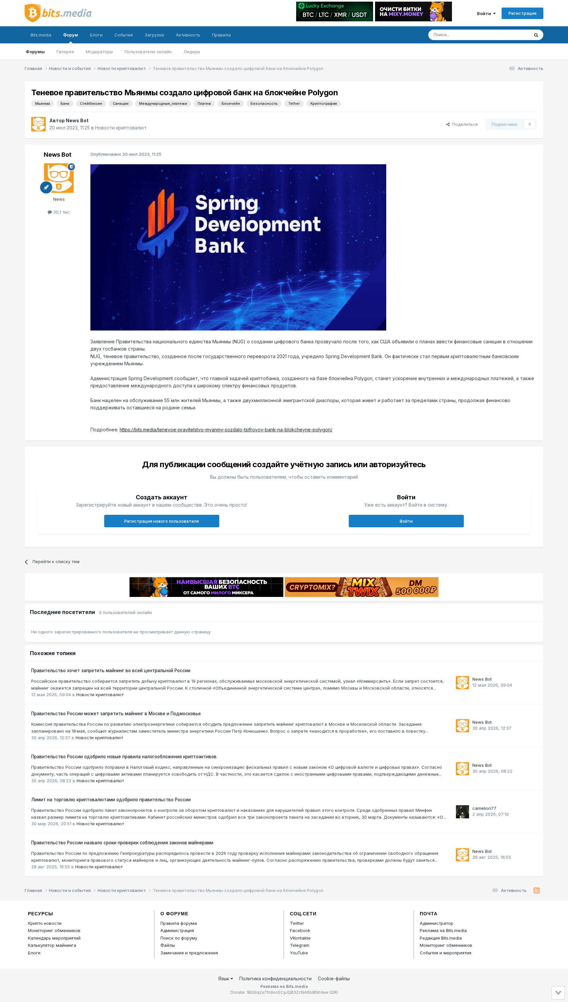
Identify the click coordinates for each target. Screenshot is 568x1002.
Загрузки (154, 34)
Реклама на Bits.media (443, 930)
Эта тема (511, 34)
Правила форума (178, 923)
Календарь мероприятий (54, 938)
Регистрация (522, 13)
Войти (485, 13)
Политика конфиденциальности (275, 978)
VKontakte (300, 938)
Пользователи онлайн (148, 51)
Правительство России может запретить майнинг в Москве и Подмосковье (116, 713)
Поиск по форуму (178, 938)
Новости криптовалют (121, 127)
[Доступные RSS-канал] (536, 890)
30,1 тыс (61, 212)
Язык (224, 978)
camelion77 (484, 808)
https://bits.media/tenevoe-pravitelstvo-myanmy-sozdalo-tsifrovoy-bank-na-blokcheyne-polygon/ (226, 429)
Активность (188, 34)
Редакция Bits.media (441, 938)
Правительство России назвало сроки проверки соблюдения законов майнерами (122, 842)
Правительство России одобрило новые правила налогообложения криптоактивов (124, 756)
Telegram (299, 945)
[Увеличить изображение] (238, 247)
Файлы (167, 945)
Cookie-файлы (334, 978)
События (123, 34)
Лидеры (191, 51)
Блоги (96, 34)
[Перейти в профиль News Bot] (38, 124)
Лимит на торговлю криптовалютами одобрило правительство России (111, 799)
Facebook (300, 930)
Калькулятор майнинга (52, 945)
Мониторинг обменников (54, 930)
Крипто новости (44, 923)
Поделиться (464, 124)
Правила (221, 34)
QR (334, 992)
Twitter (297, 923)
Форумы (35, 51)
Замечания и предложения (189, 952)
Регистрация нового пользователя (161, 521)
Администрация (177, 930)
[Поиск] (536, 35)
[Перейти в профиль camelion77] (462, 811)
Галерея (65, 51)
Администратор (436, 923)
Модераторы (99, 51)
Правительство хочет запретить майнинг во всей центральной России (110, 670)
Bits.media (41, 34)
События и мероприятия (445, 952)
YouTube (299, 952)
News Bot (77, 120)
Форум (70, 34)
